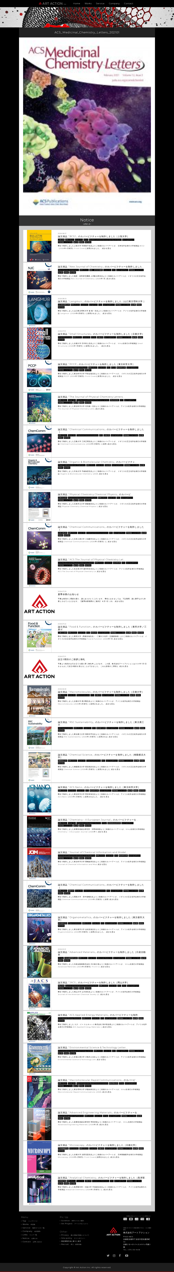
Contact (128, 3)
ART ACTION (54, 3)
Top (30, 1221)
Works (88, 3)
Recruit (71, 1244)
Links (30, 1235)
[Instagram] (114, 1255)
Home (76, 3)
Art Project (75, 1223)
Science (73, 1220)
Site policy (73, 1238)
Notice (30, 1238)
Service (100, 3)
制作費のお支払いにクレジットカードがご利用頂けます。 (139, 1216)
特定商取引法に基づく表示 (71, 1241)
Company (114, 3)
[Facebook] (120, 1255)
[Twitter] (108, 1255)
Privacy (75, 1235)
